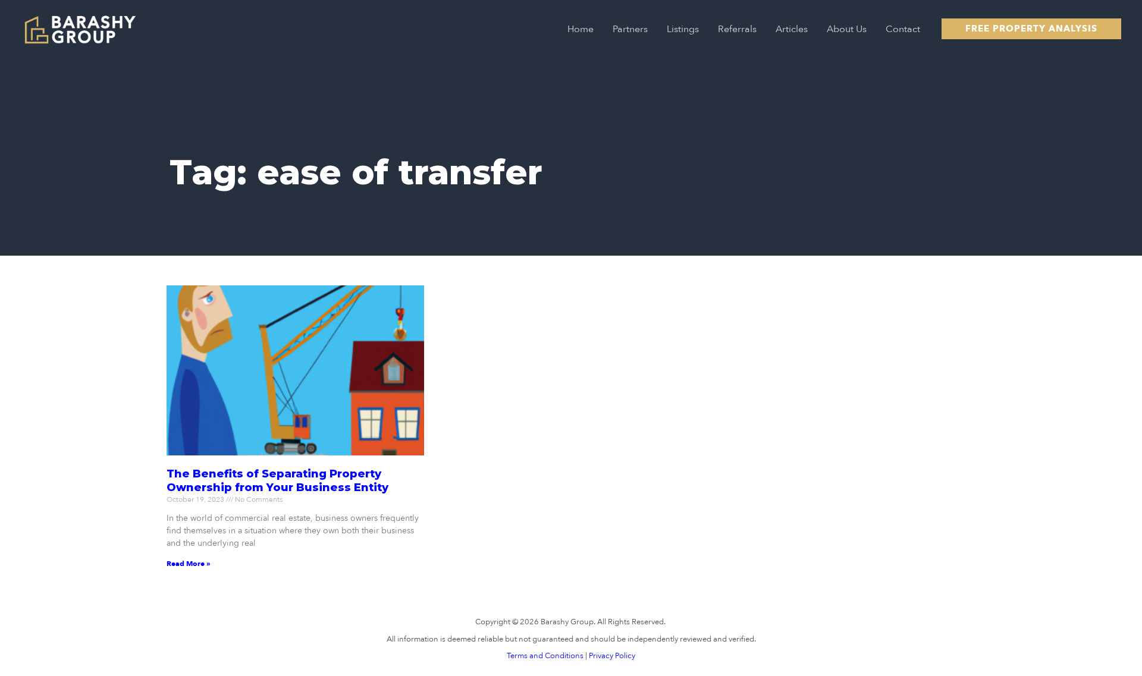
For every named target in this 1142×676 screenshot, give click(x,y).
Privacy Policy (612, 655)
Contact (903, 29)
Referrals (737, 29)
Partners (630, 29)
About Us (847, 29)
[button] (1031, 28)
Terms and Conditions (545, 655)
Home (580, 29)
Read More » (189, 563)
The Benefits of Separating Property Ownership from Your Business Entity (277, 480)
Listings (683, 29)
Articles (792, 29)
